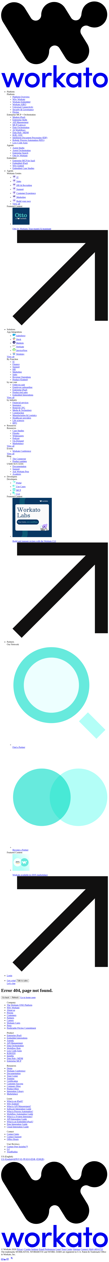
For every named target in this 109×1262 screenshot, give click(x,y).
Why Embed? (13, 1104)
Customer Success (15, 1083)
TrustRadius (12, 1152)
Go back (5, 997)
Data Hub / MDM (15, 1058)
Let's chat (11, 983)
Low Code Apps (14, 1051)
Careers (10, 1020)
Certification (12, 1081)
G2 (8, 1149)
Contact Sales (13, 1134)
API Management (15, 1043)
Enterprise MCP (14, 1061)
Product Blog (13, 1089)
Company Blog (14, 1086)
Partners (10, 1018)
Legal (58, 1249)
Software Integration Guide (19, 1109)
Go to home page (28, 997)
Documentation (14, 1073)
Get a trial (11, 980)
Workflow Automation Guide (20, 1114)
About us (11, 1010)
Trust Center (12, 1076)
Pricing (10, 1013)
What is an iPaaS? (15, 1101)
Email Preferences (47, 1249)
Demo (9, 1068)
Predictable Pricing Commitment (21, 1028)
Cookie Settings (31, 1249)
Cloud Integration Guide (18, 1127)
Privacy (20, 1249)
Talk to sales (22, 981)
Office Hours (13, 1139)
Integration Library (15, 1091)
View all (10, 356)
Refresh (15, 997)
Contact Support (14, 1136)
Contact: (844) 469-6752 (92, 1249)
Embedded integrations (17, 1038)
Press (9, 1025)
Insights (10, 1056)
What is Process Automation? (20, 1111)
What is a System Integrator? (20, 1116)
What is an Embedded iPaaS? (20, 1121)
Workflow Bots (14, 1048)
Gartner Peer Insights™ (17, 1146)
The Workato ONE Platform (19, 1005)
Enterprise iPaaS (14, 1035)
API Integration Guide (17, 1119)
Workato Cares (13, 1023)
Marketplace (12, 1094)
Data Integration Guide (17, 1124)
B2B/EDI (11, 1053)
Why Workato (13, 1007)
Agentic (10, 1040)
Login (9, 975)
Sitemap (76, 1249)
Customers (11, 1015)
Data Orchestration (15, 1045)
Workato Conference (16, 1071)
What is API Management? (19, 1106)
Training (10, 1078)
